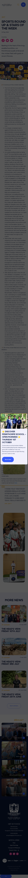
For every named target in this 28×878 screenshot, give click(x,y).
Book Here (8, 459)
